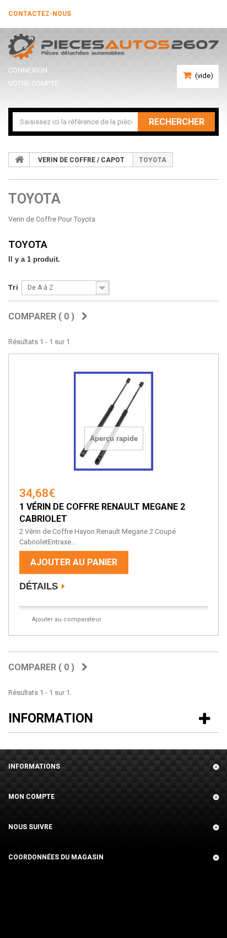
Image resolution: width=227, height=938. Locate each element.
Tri (13, 287)
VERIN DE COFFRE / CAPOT (81, 160)
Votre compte (33, 83)
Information (50, 718)
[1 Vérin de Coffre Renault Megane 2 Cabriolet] (113, 421)
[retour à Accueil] (19, 159)
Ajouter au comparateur (66, 619)
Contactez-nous (39, 14)
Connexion (27, 70)
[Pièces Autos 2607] (113, 46)
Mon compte (31, 797)
